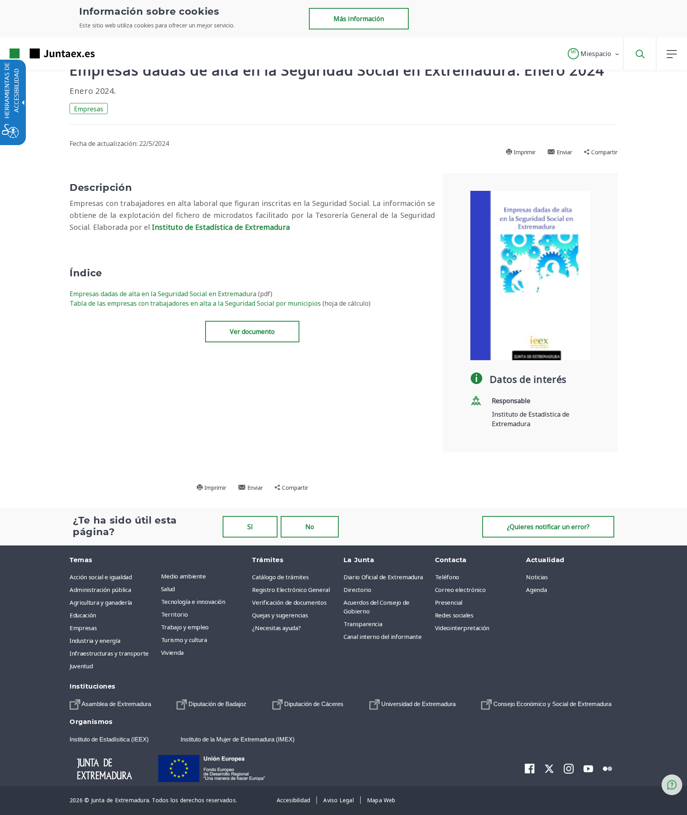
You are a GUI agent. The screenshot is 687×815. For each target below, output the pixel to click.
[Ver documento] (530, 274)
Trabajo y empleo (185, 627)
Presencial (449, 602)
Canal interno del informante (382, 636)
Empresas (88, 109)
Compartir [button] (603, 152)
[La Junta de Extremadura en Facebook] (530, 768)
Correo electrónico (460, 590)
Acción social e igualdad (101, 577)
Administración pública (100, 590)
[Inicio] (111, 767)
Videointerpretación (462, 628)
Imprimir (524, 152)
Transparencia (363, 624)
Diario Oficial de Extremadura (383, 577)
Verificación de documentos (289, 602)
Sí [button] (250, 526)
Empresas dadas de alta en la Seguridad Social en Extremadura (164, 293)
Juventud (81, 666)
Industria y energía (95, 640)
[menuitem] (204, 576)
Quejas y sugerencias (280, 615)
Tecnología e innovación (193, 601)
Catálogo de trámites (280, 577)
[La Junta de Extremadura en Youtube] (588, 768)
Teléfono (447, 577)
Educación (83, 615)
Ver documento (252, 331)
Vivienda (172, 652)
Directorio (357, 590)
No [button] (309, 526)
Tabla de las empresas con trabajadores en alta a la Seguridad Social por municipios (196, 303)
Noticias (536, 577)
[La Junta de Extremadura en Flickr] (607, 768)
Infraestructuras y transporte (109, 653)
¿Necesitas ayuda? (276, 628)
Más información (359, 18)
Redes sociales (454, 615)
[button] (594, 53)
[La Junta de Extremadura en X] (549, 768)
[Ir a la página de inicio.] (37, 53)
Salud (168, 589)
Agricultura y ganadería (101, 602)
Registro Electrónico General (291, 590)
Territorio (174, 614)
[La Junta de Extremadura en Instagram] (568, 768)
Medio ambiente (183, 576)
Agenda (536, 590)
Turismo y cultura (184, 640)
